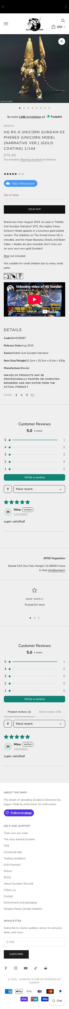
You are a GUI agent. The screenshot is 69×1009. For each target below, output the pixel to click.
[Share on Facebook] (16, 395)
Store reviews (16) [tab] (50, 712)
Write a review (34, 477)
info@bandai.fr (56, 570)
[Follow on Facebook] (6, 968)
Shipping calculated (31, 159)
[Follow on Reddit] (46, 968)
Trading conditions (15, 858)
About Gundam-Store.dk (18, 883)
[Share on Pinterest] (27, 395)
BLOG (7, 877)
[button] (34, 440)
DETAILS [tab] (13, 329)
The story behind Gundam (19, 839)
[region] (34, 599)
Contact (8, 896)
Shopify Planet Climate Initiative (23, 909)
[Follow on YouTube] (26, 968)
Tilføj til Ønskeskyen (23, 183)
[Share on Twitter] (21, 395)
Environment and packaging (20, 902)
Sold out (34, 209)
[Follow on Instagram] (16, 968)
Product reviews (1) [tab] (19, 712)
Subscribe (16, 954)
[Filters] (8, 489)
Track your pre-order (16, 833)
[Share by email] (32, 395)
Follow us (10, 890)
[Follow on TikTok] (36, 968)
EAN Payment (12, 865)
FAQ (6, 845)
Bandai (9, 125)
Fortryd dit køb (13, 852)
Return (8, 871)
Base (7, 256)
